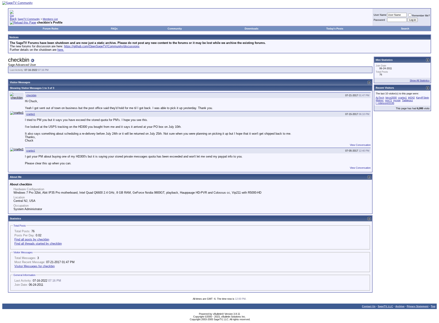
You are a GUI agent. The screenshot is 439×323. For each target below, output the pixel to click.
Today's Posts (334, 28)
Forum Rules (50, 28)
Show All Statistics (420, 80)
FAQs (114, 28)
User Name (380, 14)
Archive (399, 306)
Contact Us (368, 306)
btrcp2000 (391, 97)
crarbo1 (30, 114)
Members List (50, 19)
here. (60, 49)
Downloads (251, 28)
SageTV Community (29, 19)
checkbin (31, 95)
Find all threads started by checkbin (38, 243)
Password (379, 20)
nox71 (388, 100)
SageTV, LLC (385, 306)
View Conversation (360, 145)
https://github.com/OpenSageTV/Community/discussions (101, 46)
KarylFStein (422, 97)
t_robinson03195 (385, 103)
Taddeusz (407, 100)
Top (433, 306)
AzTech (380, 97)
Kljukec (380, 100)
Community (175, 28)
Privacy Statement (417, 306)
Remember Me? (421, 15)
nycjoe (397, 100)
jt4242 (411, 97)
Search (405, 28)
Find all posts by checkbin (31, 239)
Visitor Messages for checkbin (34, 266)
